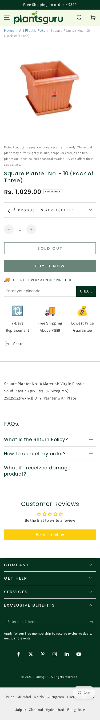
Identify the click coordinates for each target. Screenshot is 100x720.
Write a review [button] (50, 534)
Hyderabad (55, 709)
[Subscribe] (93, 622)
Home (9, 30)
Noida (39, 696)
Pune (10, 696)
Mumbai (24, 696)
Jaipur (20, 709)
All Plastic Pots (32, 30)
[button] (79, 17)
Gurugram (55, 696)
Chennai (36, 709)
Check (86, 291)
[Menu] (7, 17)
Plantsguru (41, 677)
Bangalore (76, 709)
